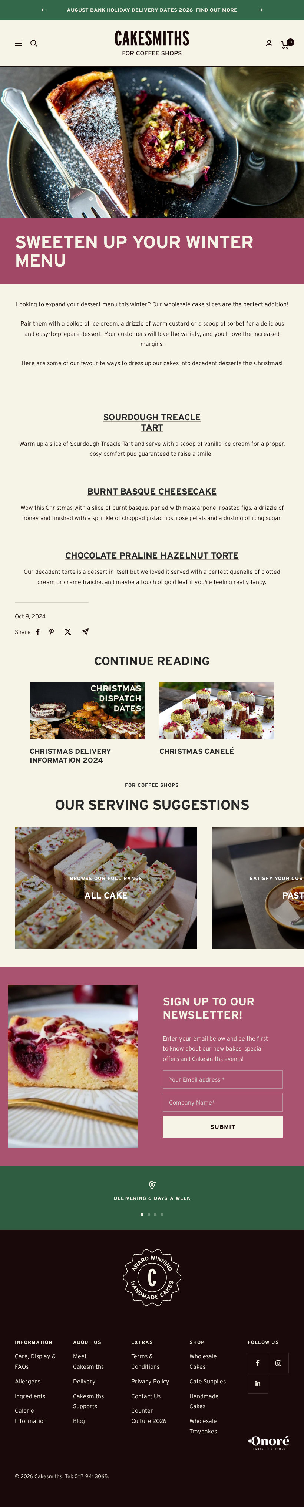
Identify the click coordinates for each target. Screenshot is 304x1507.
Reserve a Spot (220, 10)
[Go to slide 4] (162, 1214)
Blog (79, 1420)
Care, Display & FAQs (35, 1361)
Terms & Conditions (145, 1361)
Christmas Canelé (196, 751)
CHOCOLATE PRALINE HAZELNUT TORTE (152, 555)
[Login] (269, 43)
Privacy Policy (150, 1381)
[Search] (33, 43)
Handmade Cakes (204, 1401)
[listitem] (38, 632)
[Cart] (285, 45)
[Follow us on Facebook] (258, 1363)
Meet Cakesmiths (88, 1361)
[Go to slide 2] (149, 1214)
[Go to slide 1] (142, 1214)
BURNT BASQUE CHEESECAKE (152, 491)
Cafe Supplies (207, 1381)
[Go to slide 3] (155, 1214)
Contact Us (146, 1396)
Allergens (27, 1381)
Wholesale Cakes (203, 1361)
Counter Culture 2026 (148, 1415)
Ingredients (30, 1396)
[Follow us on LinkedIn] (258, 1383)
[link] (106, 888)
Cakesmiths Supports (88, 1401)
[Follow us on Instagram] (278, 1363)
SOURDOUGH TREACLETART (152, 422)
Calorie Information (31, 1415)
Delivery (84, 1381)
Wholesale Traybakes (203, 1425)
